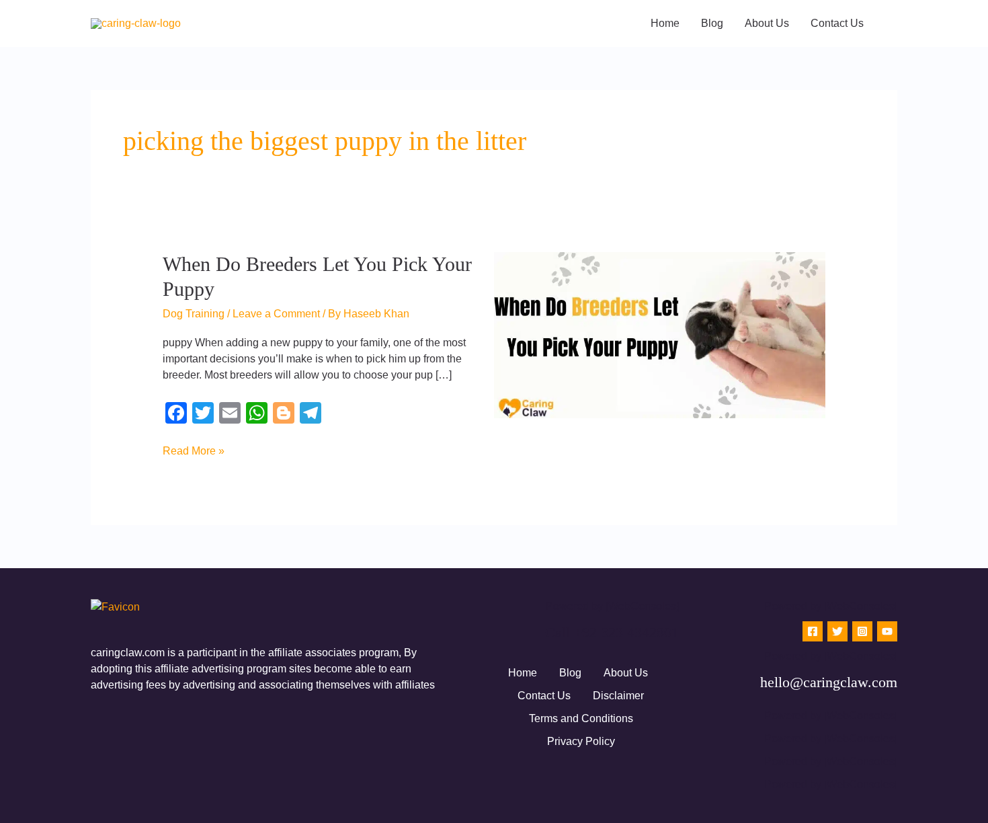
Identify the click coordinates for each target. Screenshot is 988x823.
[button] (892, 24)
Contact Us (544, 695)
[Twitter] (837, 631)
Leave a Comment (276, 313)
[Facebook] (812, 631)
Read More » (193, 450)
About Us (626, 672)
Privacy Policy (581, 741)
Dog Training (193, 313)
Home (522, 672)
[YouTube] (887, 631)
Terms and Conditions (581, 718)
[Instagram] (862, 631)
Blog (570, 672)
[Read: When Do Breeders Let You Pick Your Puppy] (659, 334)
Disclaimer (618, 695)
